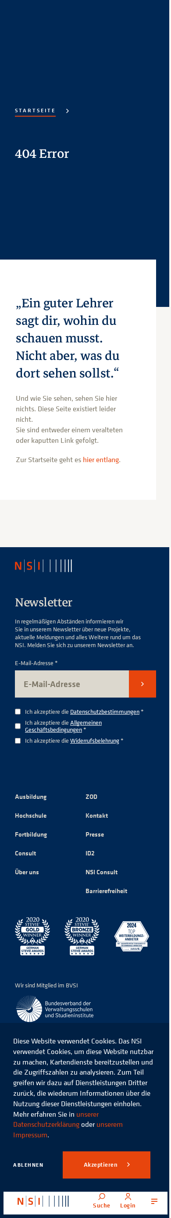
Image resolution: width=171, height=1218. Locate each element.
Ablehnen (28, 1164)
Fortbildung (31, 834)
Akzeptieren (101, 1164)
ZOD (91, 796)
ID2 (90, 853)
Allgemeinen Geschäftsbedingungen (63, 726)
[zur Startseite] (43, 1201)
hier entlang (101, 459)
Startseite (35, 110)
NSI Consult (102, 871)
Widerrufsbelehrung (94, 740)
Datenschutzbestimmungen (104, 711)
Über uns (27, 871)
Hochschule (30, 815)
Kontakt (97, 815)
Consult (25, 853)
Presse (95, 834)
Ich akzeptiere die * (84, 712)
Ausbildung (30, 796)
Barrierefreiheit (106, 890)
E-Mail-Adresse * (36, 663)
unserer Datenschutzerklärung (56, 1119)
